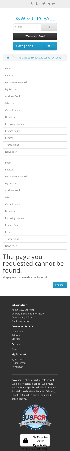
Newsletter (11, 151)
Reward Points (12, 131)
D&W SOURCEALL (34, 18)
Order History (12, 110)
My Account (11, 89)
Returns (9, 138)
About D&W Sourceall (23, 309)
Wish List (9, 103)
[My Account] (38, 3)
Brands (15, 349)
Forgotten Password (16, 82)
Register (9, 75)
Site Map (16, 339)
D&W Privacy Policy (22, 317)
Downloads (11, 117)
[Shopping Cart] (48, 3)
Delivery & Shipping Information (28, 313)
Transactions (12, 144)
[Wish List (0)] (43, 3)
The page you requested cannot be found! (39, 57)
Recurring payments (15, 124)
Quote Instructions (21, 321)
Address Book (12, 96)
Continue (60, 285)
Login (8, 68)
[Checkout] (53, 3)
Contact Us (17, 331)
